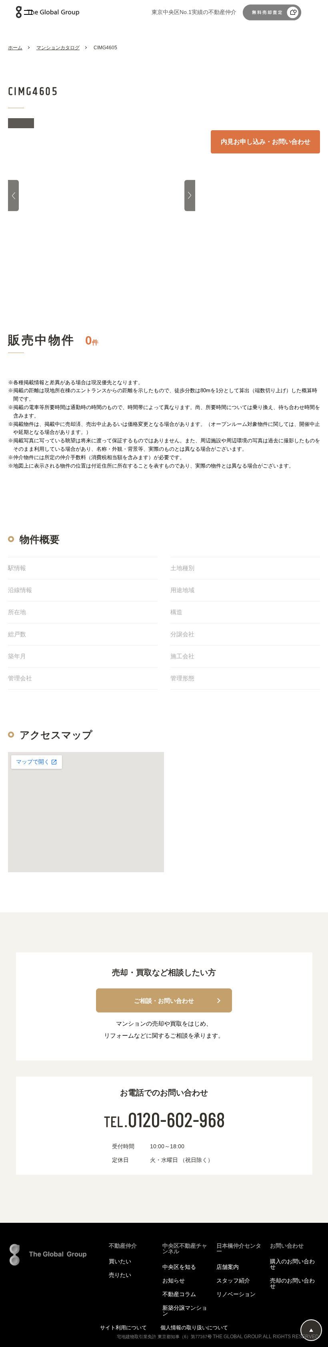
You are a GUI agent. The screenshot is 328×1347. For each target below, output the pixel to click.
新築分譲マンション (184, 1310)
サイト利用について (124, 1328)
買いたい (120, 1261)
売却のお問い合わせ (292, 1283)
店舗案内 (227, 1267)
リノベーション (236, 1294)
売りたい (120, 1275)
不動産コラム (179, 1294)
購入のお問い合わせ (292, 1264)
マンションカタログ (58, 47)
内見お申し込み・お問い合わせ (265, 141)
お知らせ (173, 1280)
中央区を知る (179, 1267)
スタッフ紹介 (233, 1280)
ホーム (15, 47)
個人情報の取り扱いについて (194, 1328)
